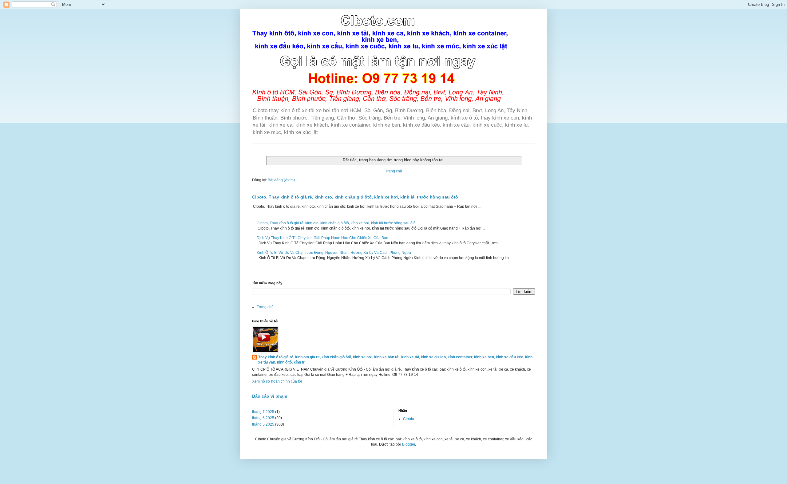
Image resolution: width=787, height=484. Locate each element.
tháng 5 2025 (263, 424)
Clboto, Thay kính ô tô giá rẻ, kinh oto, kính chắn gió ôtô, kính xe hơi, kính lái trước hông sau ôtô (355, 197)
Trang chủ (393, 171)
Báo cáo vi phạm (269, 396)
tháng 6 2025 (263, 418)
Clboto (408, 419)
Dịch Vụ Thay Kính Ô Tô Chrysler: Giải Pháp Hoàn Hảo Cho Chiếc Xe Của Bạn (322, 238)
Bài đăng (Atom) (281, 180)
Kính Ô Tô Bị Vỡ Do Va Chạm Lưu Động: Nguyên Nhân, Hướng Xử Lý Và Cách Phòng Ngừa (334, 252)
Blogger (408, 444)
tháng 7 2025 (263, 412)
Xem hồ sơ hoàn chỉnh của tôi (277, 381)
